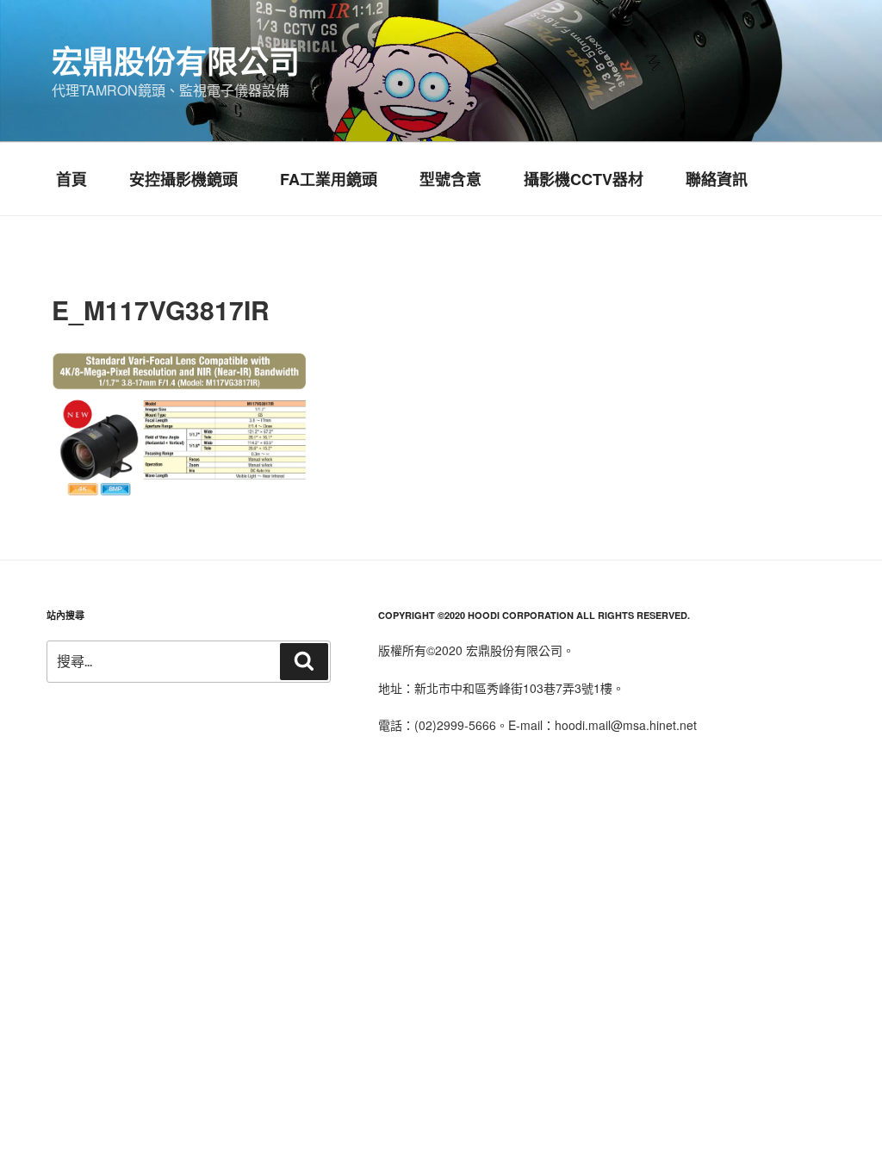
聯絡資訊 (717, 179)
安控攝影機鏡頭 (183, 179)
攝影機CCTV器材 (583, 179)
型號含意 (450, 179)
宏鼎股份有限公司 (176, 60)
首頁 (71, 179)
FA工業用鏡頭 (328, 179)
